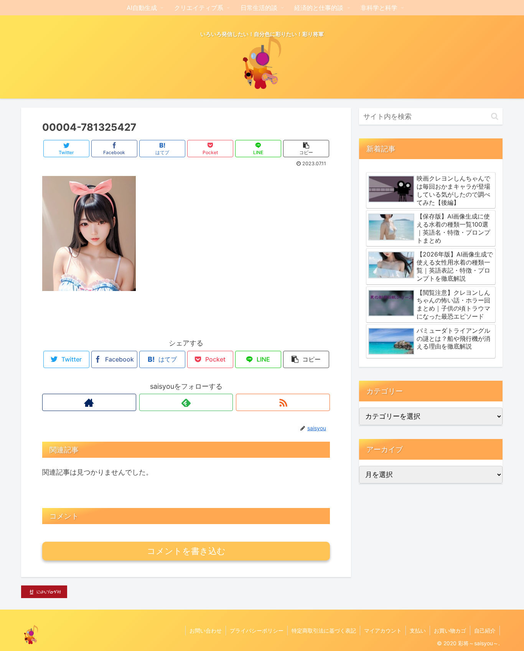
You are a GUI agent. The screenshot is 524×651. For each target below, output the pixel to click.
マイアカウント (383, 630)
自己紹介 (485, 630)
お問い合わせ (205, 630)
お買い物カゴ (450, 630)
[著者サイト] (89, 402)
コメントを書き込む (186, 551)
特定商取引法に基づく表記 (324, 630)
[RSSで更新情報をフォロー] (283, 402)
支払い (418, 630)
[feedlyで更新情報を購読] (186, 402)
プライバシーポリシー (256, 630)
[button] (494, 116)
